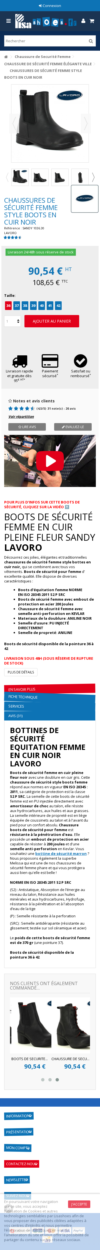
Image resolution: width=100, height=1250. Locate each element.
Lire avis (28, 427)
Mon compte (17, 1147)
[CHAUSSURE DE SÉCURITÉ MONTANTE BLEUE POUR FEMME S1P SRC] (52, 1025)
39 (33, 305)
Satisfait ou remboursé (81, 373)
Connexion (51, 5)
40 (42, 305)
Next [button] (93, 177)
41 (50, 305)
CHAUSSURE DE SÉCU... (43, 1058)
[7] (25, 408)
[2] (11, 408)
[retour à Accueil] (6, 56)
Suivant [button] (86, 123)
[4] (16, 408)
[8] (27, 408)
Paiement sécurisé (50, 373)
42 (58, 305)
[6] (22, 408)
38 (25, 305)
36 (8, 305)
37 (17, 305)
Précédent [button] (14, 123)
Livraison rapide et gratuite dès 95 (19, 376)
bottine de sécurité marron (61, 853)
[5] (19, 408)
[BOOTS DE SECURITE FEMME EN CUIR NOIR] (20, 177)
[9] (30, 408)
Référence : (13, 228)
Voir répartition (21, 416)
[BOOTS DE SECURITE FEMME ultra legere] (80, 177)
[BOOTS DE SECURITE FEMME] (60, 177)
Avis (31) (15, 715)
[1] (8, 408)
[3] (13, 408)
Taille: (10, 295)
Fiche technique (23, 697)
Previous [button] (7, 177)
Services (16, 706)
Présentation (18, 1132)
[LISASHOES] (45, 21)
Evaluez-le (74, 427)
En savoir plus (22, 689)
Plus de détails (21, 672)
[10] (33, 408)
